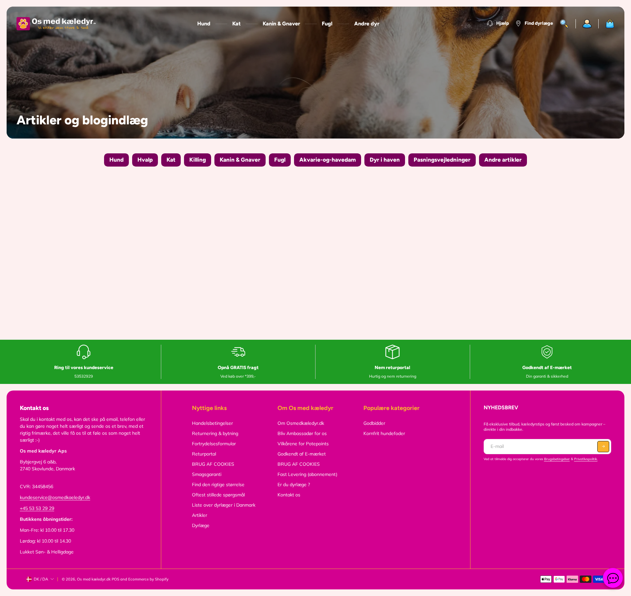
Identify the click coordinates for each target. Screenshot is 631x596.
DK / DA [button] (41, 579)
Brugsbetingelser (557, 459)
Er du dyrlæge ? (294, 484)
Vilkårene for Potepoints (303, 444)
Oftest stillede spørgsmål (218, 495)
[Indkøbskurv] (606, 23)
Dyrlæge (200, 525)
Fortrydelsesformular (214, 444)
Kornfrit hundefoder (384, 433)
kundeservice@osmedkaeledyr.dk (55, 497)
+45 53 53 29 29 (37, 508)
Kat (236, 23)
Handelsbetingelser (212, 423)
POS (115, 579)
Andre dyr (366, 23)
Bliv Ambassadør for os (302, 433)
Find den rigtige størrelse (218, 484)
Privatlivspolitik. (586, 459)
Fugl (327, 23)
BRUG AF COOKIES (213, 464)
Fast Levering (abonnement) (307, 474)
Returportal (204, 454)
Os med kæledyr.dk (94, 579)
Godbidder (374, 423)
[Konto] (587, 23)
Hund (203, 23)
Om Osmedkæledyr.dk (301, 423)
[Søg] (564, 23)
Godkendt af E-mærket (302, 454)
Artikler (199, 515)
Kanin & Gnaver (281, 23)
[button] (603, 446)
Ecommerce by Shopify (148, 579)
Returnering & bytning (215, 433)
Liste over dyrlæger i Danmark (223, 505)
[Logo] (56, 23)
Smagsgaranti (206, 474)
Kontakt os (289, 495)
